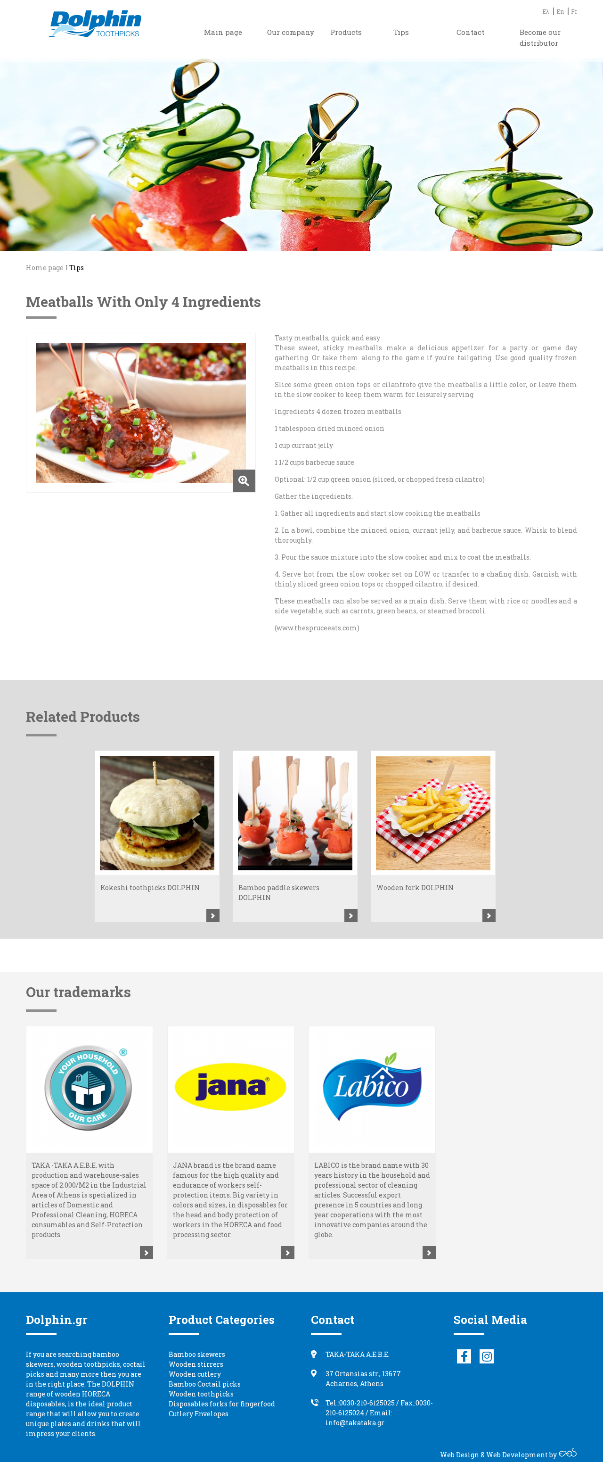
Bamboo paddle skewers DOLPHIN (278, 892)
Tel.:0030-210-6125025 (360, 1402)
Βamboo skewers (197, 1354)
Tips (76, 267)
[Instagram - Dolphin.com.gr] (487, 1356)
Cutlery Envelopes (198, 1413)
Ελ (545, 11)
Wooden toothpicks (201, 1393)
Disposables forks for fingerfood (222, 1403)
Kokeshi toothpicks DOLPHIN (150, 887)
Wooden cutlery (195, 1374)
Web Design (459, 1454)
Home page (45, 267)
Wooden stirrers (196, 1364)
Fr (574, 11)
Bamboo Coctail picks (205, 1383)
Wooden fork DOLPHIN (415, 887)
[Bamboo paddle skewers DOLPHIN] (295, 813)
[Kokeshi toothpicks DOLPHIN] (157, 813)
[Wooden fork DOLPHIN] (433, 813)
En (560, 11)
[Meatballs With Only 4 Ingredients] (141, 413)
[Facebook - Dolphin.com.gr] (464, 1356)
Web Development (517, 1454)
